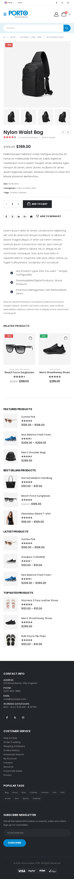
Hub (54, 792)
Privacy (7, 775)
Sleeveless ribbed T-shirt (36, 513)
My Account (10, 758)
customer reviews (28, 137)
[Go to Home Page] (4, 37)
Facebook (6, 216)
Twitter (12, 216)
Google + (25, 216)
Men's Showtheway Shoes (54, 372)
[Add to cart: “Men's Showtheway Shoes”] (65, 338)
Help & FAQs (10, 738)
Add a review (48, 137)
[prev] (63, 132)
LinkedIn (19, 216)
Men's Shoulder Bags (33, 452)
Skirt (17, 798)
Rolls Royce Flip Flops (33, 636)
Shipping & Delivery (14, 746)
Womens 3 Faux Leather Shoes (39, 600)
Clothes (13, 192)
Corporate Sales (12, 771)
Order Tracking (11, 742)
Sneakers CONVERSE (33, 557)
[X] (62, 2)
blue (24, 792)
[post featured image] (10, 421)
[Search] (67, 28)
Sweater (22, 192)
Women (26, 369)
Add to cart (39, 204)
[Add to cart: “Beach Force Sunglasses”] (30, 338)
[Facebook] (56, 2)
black (15, 792)
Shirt (62, 792)
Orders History (11, 750)
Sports (26, 798)
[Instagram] (68, 2)
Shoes (11, 369)
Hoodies (27, 188)
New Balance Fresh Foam (36, 434)
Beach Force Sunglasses (19, 372)
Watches (19, 369)
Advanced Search (13, 754)
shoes (8, 798)
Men (34, 188)
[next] (68, 132)
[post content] (19, 349)
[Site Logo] (18, 14)
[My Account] (56, 14)
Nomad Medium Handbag (36, 478)
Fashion (45, 792)
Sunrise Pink (28, 416)
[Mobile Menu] (6, 14)
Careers (8, 762)
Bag (7, 792)
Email (31, 216)
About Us (8, 766)
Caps (19, 188)
